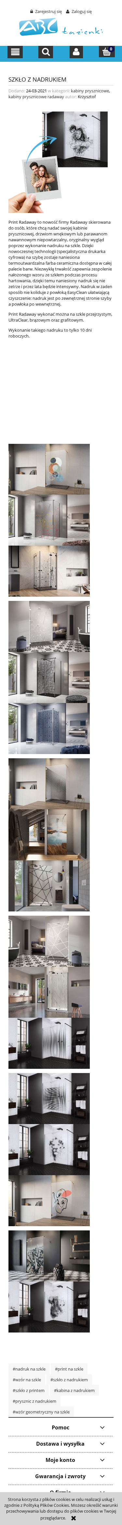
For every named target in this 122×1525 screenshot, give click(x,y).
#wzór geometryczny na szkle (41, 1412)
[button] (15, 52)
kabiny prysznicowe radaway (36, 96)
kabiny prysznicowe (90, 91)
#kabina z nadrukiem (74, 1390)
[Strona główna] (61, 26)
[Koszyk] (107, 51)
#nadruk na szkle (29, 1369)
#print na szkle (69, 1369)
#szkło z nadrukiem (69, 1380)
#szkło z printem (29, 1390)
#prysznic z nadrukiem (34, 1401)
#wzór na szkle (27, 1380)
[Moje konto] (76, 52)
